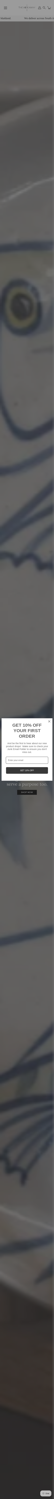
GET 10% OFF (27, 770)
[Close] (49, 721)
